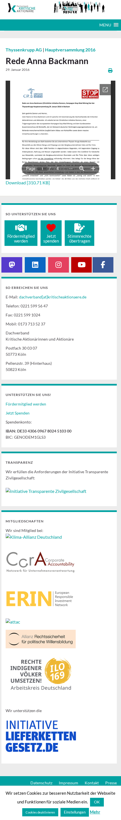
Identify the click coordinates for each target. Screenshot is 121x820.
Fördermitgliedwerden (21, 238)
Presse (111, 782)
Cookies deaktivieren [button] (40, 812)
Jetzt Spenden (18, 413)
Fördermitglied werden (26, 404)
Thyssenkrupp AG (24, 49)
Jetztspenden (51, 238)
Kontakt (92, 782)
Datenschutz (41, 782)
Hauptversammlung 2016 (70, 49)
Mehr (95, 811)
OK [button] (97, 801)
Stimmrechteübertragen (79, 238)
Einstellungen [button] (75, 812)
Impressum (68, 782)
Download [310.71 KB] (28, 182)
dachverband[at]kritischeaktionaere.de (52, 297)
